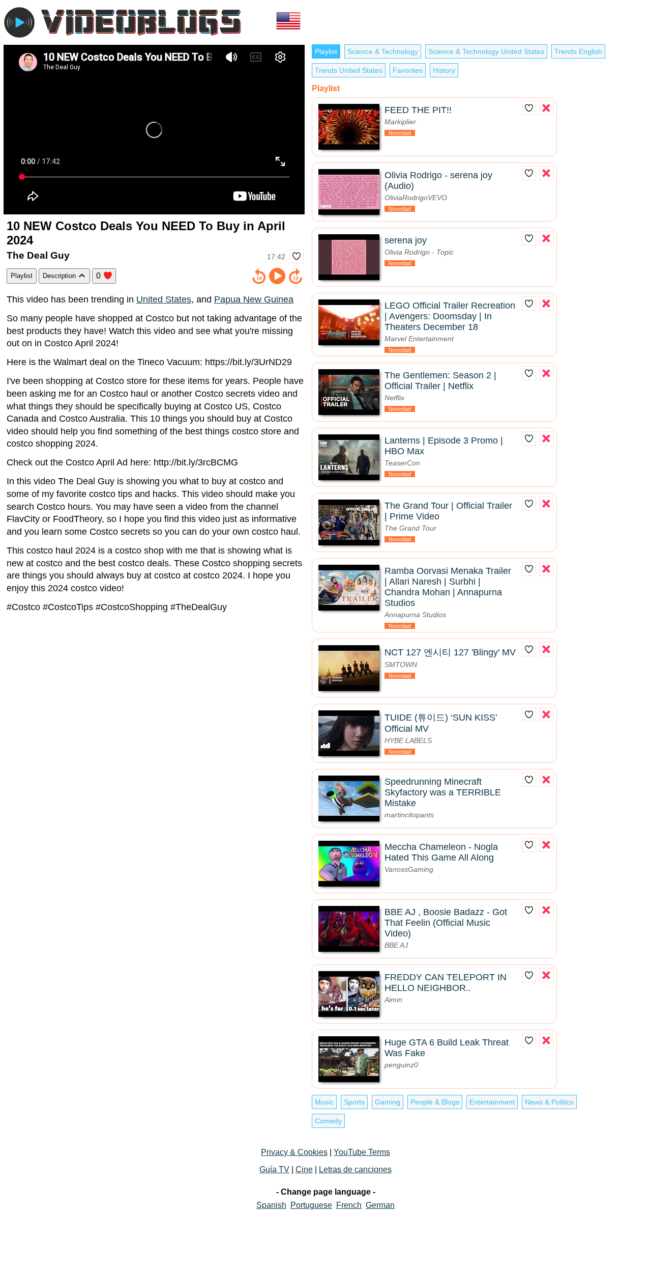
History (444, 70)
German (380, 1205)
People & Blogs (434, 1102)
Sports (354, 1102)
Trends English (578, 51)
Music (324, 1102)
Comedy (328, 1121)
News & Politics (549, 1102)
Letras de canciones (355, 1169)
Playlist (22, 276)
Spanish (271, 1205)
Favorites (408, 70)
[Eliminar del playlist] (546, 108)
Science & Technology (382, 51)
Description (60, 276)
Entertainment (492, 1102)
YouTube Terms (362, 1152)
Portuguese (311, 1205)
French (349, 1205)
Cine (304, 1169)
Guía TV (274, 1169)
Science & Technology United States (486, 51)
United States (163, 299)
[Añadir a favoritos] (296, 256)
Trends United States (348, 70)
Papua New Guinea (253, 299)
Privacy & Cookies (294, 1152)
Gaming (387, 1102)
